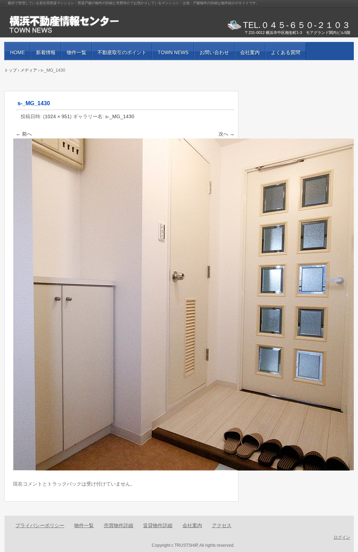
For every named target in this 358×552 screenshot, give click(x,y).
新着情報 (46, 52)
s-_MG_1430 (119, 116)
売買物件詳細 (118, 525)
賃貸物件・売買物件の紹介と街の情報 (88, 24)
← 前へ (24, 134)
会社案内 (250, 52)
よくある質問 (285, 52)
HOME (17, 52)
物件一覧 (76, 52)
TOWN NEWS (173, 52)
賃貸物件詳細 (157, 525)
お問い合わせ (214, 52)
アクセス (221, 525)
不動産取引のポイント (122, 52)
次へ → (227, 134)
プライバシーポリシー (39, 525)
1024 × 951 (57, 116)
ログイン (342, 537)
